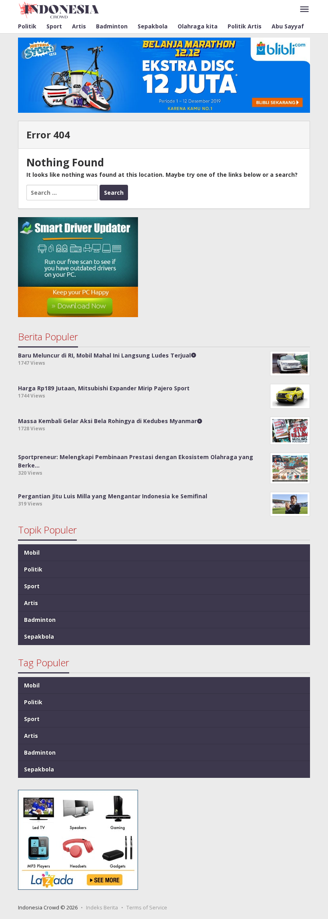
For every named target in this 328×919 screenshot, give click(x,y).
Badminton (40, 619)
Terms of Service (146, 907)
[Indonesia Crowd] (59, 9)
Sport (32, 586)
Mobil (32, 552)
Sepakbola (39, 636)
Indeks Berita (102, 907)
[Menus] (304, 10)
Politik (33, 569)
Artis (31, 603)
